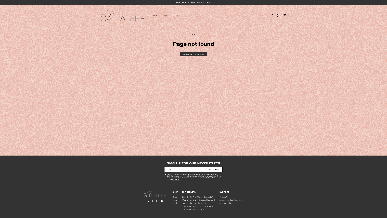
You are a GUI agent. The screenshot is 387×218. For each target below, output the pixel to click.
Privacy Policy (176, 179)
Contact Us (223, 197)
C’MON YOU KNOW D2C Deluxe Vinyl (197, 206)
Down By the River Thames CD (194, 203)
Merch (174, 203)
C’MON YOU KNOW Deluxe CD (194, 209)
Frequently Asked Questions (230, 200)
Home (174, 197)
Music (174, 200)
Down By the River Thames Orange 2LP (197, 197)
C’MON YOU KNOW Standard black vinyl (198, 200)
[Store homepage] (155, 194)
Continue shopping (193, 54)
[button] (272, 15)
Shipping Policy (225, 203)
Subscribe (213, 169)
